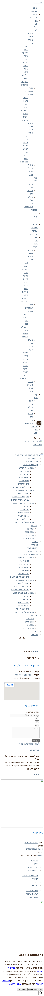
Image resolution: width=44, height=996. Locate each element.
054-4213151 (31, 842)
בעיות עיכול (24, 480)
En (35, 438)
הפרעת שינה (23, 474)
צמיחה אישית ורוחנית (25, 116)
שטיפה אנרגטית (31, 461)
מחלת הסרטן (23, 512)
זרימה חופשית (32, 458)
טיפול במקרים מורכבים (24, 81)
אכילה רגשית (23, 516)
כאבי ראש (24, 471)
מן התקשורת (28, 538)
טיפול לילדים (23, 484)
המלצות (34, 210)
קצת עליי (34, 525)
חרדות (25, 136)
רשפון (40, 855)
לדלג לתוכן (38, 2)
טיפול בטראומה (22, 519)
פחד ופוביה (24, 509)
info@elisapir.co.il (23, 675)
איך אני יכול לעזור (30, 464)
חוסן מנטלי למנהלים (24, 107)
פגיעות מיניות (23, 477)
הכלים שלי (29, 532)
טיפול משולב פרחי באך (24, 522)
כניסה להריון (23, 493)
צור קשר (34, 544)
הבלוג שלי (29, 535)
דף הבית (36, 651)
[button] (39, 220)
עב (39, 438)
